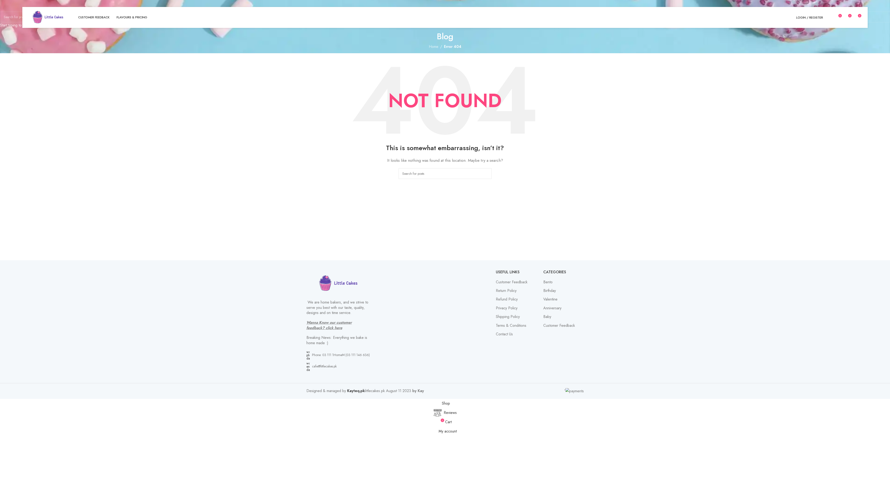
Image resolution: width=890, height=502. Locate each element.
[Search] (829, 17)
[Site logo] (48, 17)
